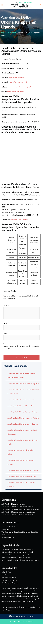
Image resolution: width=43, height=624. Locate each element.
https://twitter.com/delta (15, 91)
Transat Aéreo (6, 535)
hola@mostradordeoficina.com (23, 601)
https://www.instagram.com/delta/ (20, 87)
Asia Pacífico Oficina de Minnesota (13, 504)
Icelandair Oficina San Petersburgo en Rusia (16, 555)
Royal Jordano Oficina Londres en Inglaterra (16, 557)
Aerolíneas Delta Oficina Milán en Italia (21, 406)
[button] (41, 4)
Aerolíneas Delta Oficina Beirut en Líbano (22, 400)
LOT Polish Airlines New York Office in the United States (20, 560)
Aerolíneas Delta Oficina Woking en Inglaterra (23, 412)
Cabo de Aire (6, 572)
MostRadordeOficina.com (17, 607)
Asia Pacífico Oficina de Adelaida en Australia (17, 507)
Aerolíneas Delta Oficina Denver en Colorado (23, 470)
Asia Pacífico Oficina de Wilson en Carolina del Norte (20, 509)
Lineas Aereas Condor (9, 577)
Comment (7, 305)
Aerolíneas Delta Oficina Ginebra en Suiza (22, 476)
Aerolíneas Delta (11, 33)
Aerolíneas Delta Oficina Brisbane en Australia (23, 418)
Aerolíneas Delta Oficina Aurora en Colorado (23, 424)
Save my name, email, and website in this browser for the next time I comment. (21, 347)
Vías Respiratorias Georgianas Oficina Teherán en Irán (20, 532)
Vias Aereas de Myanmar (10, 583)
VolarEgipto (6, 529)
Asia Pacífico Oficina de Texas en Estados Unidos (18, 512)
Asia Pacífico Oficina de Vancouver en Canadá (17, 515)
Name (6, 323)
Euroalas (4, 575)
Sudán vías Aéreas (8, 537)
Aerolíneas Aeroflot (8, 527)
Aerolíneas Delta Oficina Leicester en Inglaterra (23, 384)
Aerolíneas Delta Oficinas (19, 219)
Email (6, 333)
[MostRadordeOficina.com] (21, 4)
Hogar (3, 33)
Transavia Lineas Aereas (9, 580)
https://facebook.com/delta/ (19, 82)
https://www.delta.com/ (17, 77)
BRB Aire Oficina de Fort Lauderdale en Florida (18, 552)
